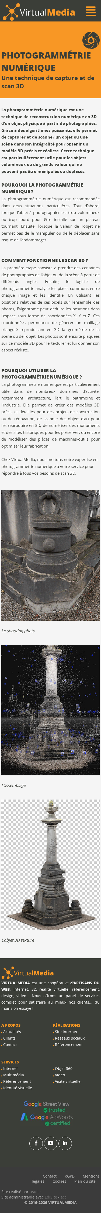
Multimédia (13, 1074)
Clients (9, 1038)
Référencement (17, 1081)
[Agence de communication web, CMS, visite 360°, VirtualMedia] (27, 972)
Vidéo (60, 1074)
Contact (10, 1044)
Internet (10, 1068)
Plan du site (85, 1181)
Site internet (66, 1031)
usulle (35, 1191)
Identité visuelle (17, 1087)
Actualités (12, 1031)
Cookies (59, 1181)
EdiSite (51, 1197)
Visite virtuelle (68, 1081)
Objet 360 (63, 1068)
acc (64, 1197)
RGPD (70, 1176)
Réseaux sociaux (70, 1038)
